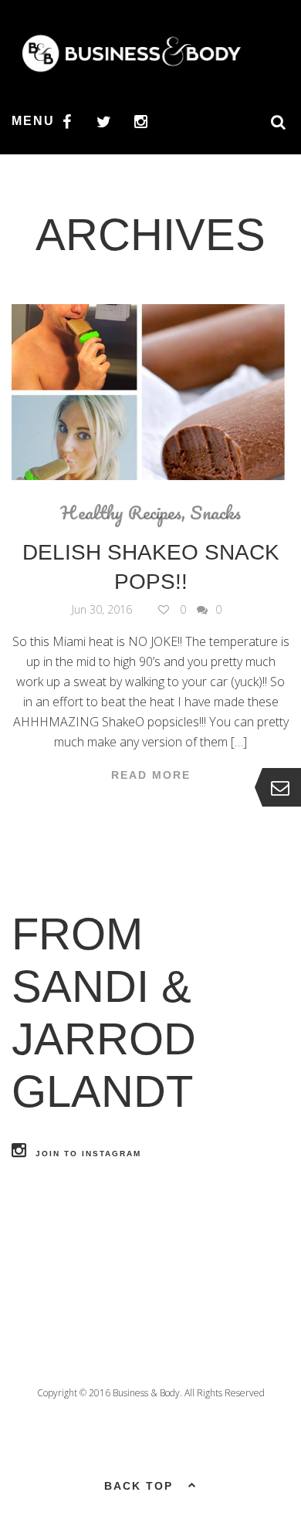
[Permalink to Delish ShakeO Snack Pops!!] (150, 392)
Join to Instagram (88, 1153)
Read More (151, 775)
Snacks (215, 512)
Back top (138, 1486)
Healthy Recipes (120, 512)
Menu (33, 120)
